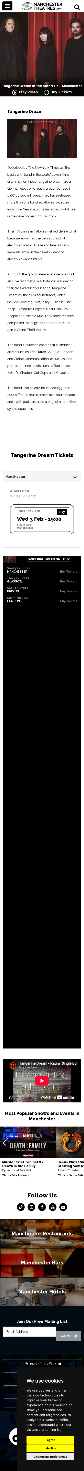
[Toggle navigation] (7, 6)
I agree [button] (50, 1440)
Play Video (27, 92)
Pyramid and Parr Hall (16, 1170)
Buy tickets (68, 571)
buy (62, 512)
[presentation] (4, 1142)
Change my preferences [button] (50, 1456)
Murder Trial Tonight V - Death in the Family (22, 1164)
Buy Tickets (60, 92)
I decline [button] (50, 1448)
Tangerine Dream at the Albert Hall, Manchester (42, 86)
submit (67, 1336)
